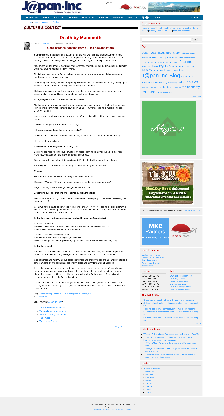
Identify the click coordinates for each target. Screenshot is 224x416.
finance (145, 31)
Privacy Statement (123, 409)
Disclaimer (97, 409)
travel (159, 92)
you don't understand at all (153, 257)
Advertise (103, 17)
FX (160, 66)
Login (194, 17)
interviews (182, 70)
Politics (148, 381)
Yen (170, 93)
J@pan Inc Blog (45, 294)
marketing (173, 83)
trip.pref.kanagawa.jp (179, 281)
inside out (166, 70)
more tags (196, 96)
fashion (176, 62)
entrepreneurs (74, 294)
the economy (184, 31)
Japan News (149, 371)
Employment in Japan (151, 255)
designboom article (150, 260)
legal (167, 83)
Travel (148, 393)
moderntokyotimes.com (180, 289)
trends (165, 93)
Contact (157, 17)
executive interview (191, 28)
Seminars (118, 17)
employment (87, 294)
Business (149, 374)
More (198, 323)
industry (152, 31)
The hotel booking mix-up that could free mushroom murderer (169, 309)
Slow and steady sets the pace (53, 314)
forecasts (146, 66)
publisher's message (150, 87)
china (159, 53)
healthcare (189, 66)
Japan (184, 76)
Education (149, 377)
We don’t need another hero (52, 311)
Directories (88, 17)
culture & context (61, 294)
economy (159, 57)
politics (160, 31)
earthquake (147, 57)
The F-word (44, 318)
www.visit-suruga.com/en (180, 287)
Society (148, 387)
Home (29, 22)
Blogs (46, 17)
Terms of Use (108, 409)
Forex (155, 66)
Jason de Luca (48, 43)
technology (176, 87)
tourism (148, 92)
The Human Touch (48, 321)
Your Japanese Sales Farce (52, 308)
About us (132, 17)
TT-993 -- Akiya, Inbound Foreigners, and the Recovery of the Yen (172, 334)
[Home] (52, 7)
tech (175, 31)
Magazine (59, 17)
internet (174, 70)
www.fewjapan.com (178, 284)
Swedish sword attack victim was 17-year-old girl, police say (169, 300)
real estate (166, 87)
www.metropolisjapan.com (181, 276)
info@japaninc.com (192, 210)
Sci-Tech (149, 383)
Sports (148, 390)
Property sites (147, 265)
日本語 (145, 17)
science (168, 31)
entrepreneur (149, 62)
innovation (156, 70)
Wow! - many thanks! (151, 263)
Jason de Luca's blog (50, 22)
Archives (73, 17)
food (193, 62)
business (43, 296)
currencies (190, 53)
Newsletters (32, 17)
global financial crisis (172, 66)
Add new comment (128, 327)
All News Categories (152, 368)
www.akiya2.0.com (178, 279)
